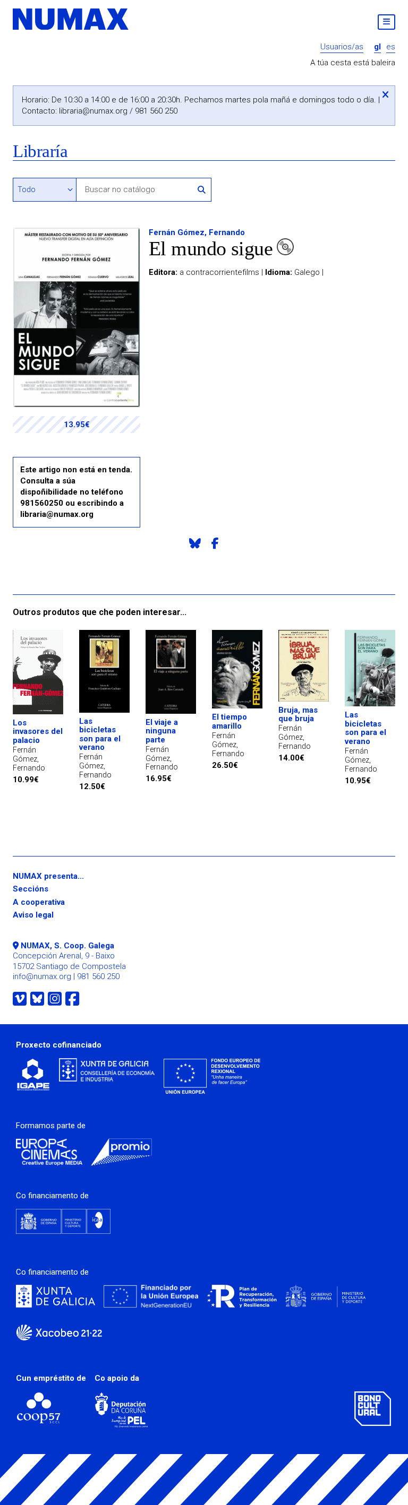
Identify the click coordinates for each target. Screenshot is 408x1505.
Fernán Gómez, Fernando (197, 232)
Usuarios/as (341, 46)
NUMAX (71, 19)
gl (377, 46)
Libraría (40, 151)
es (390, 46)
